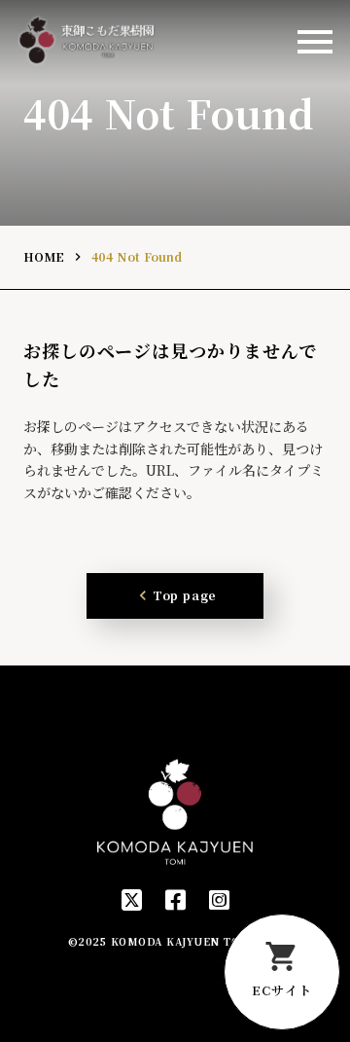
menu (315, 41)
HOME (43, 257)
